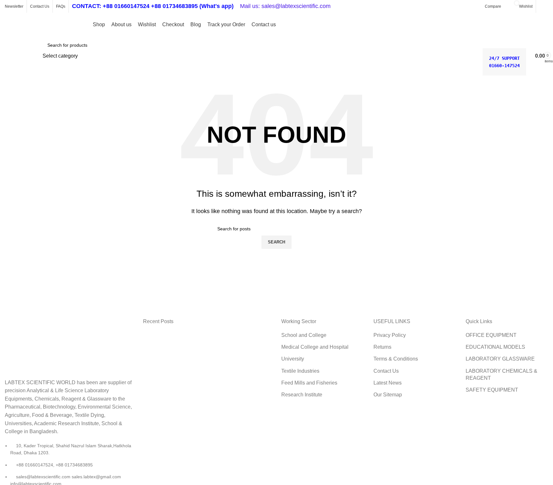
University (292, 359)
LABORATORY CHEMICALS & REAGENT (501, 374)
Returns (382, 347)
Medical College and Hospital (315, 347)
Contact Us (386, 371)
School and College (303, 335)
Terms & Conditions (395, 359)
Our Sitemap (387, 394)
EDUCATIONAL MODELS (495, 347)
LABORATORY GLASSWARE (500, 359)
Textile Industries (300, 371)
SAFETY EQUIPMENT (492, 390)
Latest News (387, 383)
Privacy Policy (389, 335)
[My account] (543, 6)
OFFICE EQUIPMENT (491, 335)
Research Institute (301, 394)
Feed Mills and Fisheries (309, 383)
